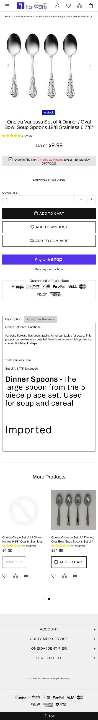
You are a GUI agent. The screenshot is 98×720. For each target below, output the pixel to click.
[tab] (13, 319)
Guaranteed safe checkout (49, 281)
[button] (11, 135)
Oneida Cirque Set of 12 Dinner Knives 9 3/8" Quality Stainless (22, 539)
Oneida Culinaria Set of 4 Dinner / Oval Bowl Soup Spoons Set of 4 (72, 539)
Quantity (10, 192)
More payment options (49, 269)
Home (8, 16)
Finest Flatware (32, 5)
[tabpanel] (24, 540)
